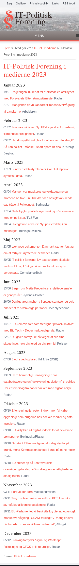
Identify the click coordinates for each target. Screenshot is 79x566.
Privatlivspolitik (39, 3)
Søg (9, 3)
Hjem (7, 48)
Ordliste (21, 3)
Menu (40, 35)
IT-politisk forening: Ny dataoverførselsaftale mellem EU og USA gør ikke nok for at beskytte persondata (36, 266)
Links (55, 3)
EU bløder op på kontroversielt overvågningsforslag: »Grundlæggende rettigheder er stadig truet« (38, 469)
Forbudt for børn (22, 491)
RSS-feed (69, 3)
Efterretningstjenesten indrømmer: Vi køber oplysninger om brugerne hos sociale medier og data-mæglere (38, 417)
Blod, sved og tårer (24, 359)
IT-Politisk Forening (33, 18)
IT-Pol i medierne (45, 48)
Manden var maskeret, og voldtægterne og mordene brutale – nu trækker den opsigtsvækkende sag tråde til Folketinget (38, 198)
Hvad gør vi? (22, 48)
